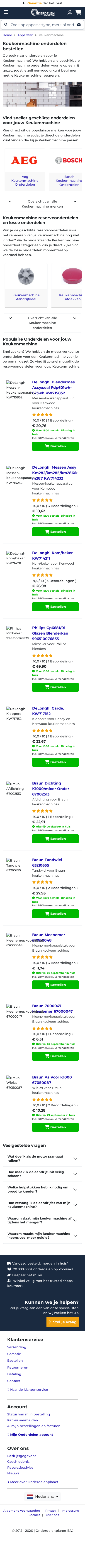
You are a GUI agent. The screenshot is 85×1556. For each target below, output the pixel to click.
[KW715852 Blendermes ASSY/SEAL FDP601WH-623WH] (16, 391)
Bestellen (57, 446)
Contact (13, 1381)
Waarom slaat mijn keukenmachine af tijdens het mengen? (39, 1220)
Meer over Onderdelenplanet (33, 1482)
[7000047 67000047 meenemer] (16, 1015)
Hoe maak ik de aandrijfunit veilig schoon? (35, 1174)
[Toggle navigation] (6, 12)
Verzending (16, 1347)
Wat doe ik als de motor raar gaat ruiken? (35, 1158)
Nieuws (13, 1473)
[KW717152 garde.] (16, 718)
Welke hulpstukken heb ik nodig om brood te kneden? (37, 1189)
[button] (42, 25)
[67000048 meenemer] (16, 944)
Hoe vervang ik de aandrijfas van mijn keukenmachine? (38, 1205)
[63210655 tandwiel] (16, 869)
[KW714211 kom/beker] (16, 562)
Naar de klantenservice (28, 1390)
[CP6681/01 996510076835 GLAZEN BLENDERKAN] (16, 637)
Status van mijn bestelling (28, 1414)
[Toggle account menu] (69, 12)
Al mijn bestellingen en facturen (34, 1426)
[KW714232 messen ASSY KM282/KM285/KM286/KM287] (16, 477)
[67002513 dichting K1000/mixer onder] (16, 793)
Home (7, 35)
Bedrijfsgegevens (21, 1456)
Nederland (44, 1496)
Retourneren (17, 1367)
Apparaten (25, 35)
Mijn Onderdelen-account (31, 1435)
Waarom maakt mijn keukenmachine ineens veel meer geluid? (38, 1236)
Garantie (14, 1354)
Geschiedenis (18, 1462)
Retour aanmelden (22, 1420)
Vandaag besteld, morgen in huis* (39, 1263)
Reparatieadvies (20, 1467)
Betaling (14, 1374)
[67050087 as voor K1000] (16, 1087)
